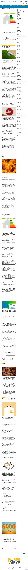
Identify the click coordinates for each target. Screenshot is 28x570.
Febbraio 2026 (19, 31)
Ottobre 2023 (19, 53)
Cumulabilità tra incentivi (20, 13)
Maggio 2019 (19, 105)
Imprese (14, 5)
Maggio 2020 (19, 94)
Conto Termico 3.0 (6, 214)
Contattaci (3, 555)
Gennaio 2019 (19, 109)
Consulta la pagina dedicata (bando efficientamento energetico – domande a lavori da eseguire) (9, 443)
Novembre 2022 (19, 65)
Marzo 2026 (18, 30)
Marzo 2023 (18, 61)
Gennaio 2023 (19, 64)
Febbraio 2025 (19, 41)
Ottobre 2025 (19, 34)
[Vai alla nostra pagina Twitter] (25, 553)
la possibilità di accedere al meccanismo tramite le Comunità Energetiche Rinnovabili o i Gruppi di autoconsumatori (9, 264)
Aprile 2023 (18, 60)
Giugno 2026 (19, 26)
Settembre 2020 (19, 90)
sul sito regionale (7, 97)
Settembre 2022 (19, 68)
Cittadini (10, 5)
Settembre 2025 (19, 35)
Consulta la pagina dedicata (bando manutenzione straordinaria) (8, 431)
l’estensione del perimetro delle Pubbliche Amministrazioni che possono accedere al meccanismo (8, 254)
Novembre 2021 (19, 79)
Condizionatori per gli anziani (20, 11)
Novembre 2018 (19, 110)
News (23, 5)
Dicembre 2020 (19, 87)
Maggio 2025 (19, 38)
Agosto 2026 (19, 23)
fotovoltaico (9, 45)
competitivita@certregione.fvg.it (9, 95)
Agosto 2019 (19, 102)
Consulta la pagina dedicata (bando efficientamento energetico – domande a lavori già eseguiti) (9, 452)
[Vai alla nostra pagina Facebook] (24, 553)
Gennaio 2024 (19, 50)
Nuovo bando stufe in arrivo (8, 364)
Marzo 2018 (18, 121)
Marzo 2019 (18, 106)
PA (17, 5)
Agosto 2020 (19, 91)
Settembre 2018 (19, 113)
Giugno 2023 (18, 57)
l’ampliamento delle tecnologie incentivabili (8, 256)
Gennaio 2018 (19, 124)
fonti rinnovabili (5, 45)
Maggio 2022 (19, 72)
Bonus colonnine (19, 18)
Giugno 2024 (19, 46)
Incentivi (13, 45)
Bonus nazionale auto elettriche (8, 299)
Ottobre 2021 (19, 80)
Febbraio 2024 (19, 49)
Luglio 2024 (18, 45)
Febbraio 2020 (19, 98)
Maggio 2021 (19, 83)
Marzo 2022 (18, 75)
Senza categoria (19, 138)
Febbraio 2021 (19, 86)
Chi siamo (6, 5)
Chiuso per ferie (19, 9)
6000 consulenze (5, 519)
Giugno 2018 (18, 117)
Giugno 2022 (18, 71)
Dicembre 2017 (19, 125)
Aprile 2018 (18, 120)
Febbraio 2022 (19, 76)
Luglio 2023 (18, 56)
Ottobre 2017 (19, 128)
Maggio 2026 (19, 27)
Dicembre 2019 (19, 101)
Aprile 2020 (18, 95)
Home (2, 5)
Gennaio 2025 (19, 42)
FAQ (20, 5)
